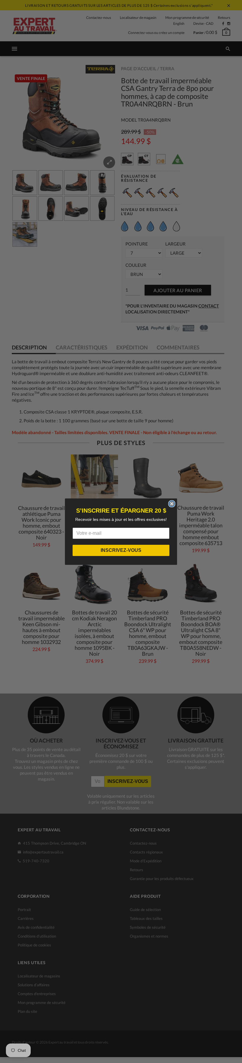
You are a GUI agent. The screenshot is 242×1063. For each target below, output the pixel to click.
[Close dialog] (172, 504)
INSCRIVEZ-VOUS (121, 550)
